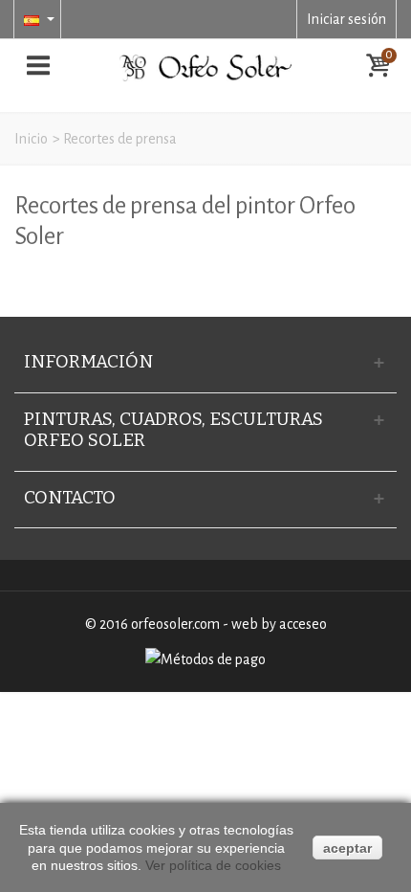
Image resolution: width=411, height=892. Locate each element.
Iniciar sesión (346, 19)
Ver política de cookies (213, 865)
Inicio (31, 138)
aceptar (347, 848)
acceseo (303, 624)
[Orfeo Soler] (205, 67)
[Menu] (38, 68)
